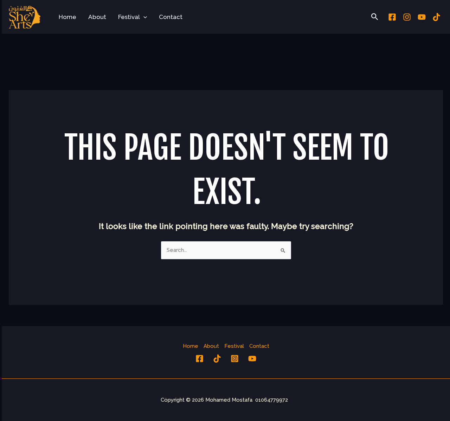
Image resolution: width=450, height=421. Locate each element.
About (97, 16)
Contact (170, 16)
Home (67, 16)
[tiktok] (436, 17)
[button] (143, 16)
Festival (129, 16)
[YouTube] (252, 359)
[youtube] (421, 17)
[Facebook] (392, 17)
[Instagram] (406, 17)
